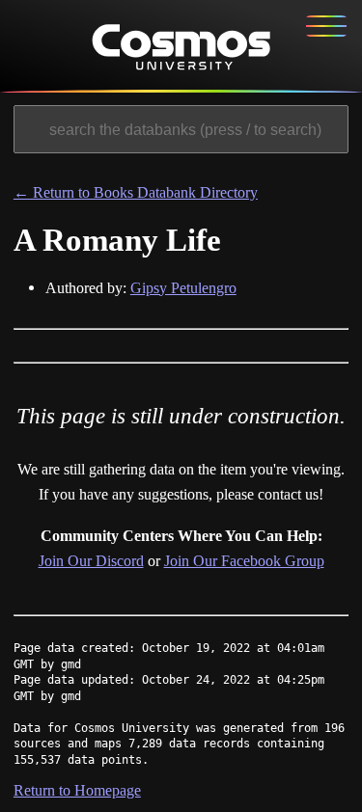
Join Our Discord (91, 561)
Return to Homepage (77, 790)
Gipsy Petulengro (183, 288)
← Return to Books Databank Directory (136, 192)
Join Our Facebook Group (244, 561)
